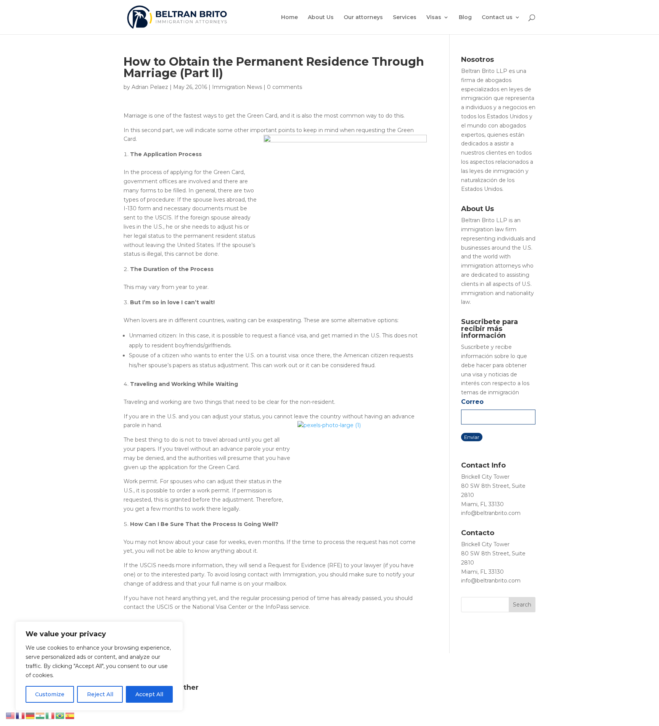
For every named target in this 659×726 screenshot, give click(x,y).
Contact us (497, 18)
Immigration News (237, 87)
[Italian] (50, 715)
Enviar (471, 437)
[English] (11, 715)
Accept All (149, 694)
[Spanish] (70, 715)
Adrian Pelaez (150, 87)
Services (404, 18)
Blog (465, 18)
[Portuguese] (60, 715)
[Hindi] (40, 715)
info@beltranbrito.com (491, 513)
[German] (30, 715)
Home (289, 18)
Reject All (100, 694)
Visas (433, 18)
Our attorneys (363, 18)
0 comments (284, 87)
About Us (321, 18)
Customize (49, 694)
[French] (21, 715)
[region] (99, 666)
